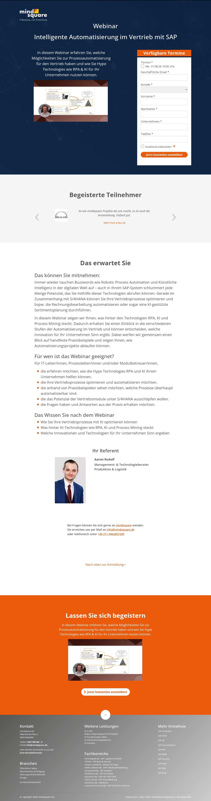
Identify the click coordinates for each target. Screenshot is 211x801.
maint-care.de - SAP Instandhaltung (100, 779)
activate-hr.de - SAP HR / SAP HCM (100, 776)
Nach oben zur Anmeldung (105, 564)
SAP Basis (162, 763)
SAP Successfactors (166, 745)
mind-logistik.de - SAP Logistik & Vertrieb (103, 758)
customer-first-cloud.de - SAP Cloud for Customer (107, 785)
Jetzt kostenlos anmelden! (107, 692)
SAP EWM (162, 754)
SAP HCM (162, 735)
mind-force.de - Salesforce (96, 782)
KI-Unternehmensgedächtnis (97, 740)
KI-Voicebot (89, 743)
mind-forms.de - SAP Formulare (98, 773)
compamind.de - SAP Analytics (98, 770)
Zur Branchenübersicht (30, 782)
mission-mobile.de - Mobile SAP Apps (101, 764)
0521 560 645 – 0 (34, 742)
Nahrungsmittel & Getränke (32, 774)
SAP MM (162, 768)
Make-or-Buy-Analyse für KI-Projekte (101, 734)
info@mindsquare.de (120, 529)
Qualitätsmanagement (163, 796)
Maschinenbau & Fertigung (32, 771)
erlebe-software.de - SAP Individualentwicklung (105, 767)
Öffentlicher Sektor (28, 768)
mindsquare (124, 525)
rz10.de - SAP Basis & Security (97, 761)
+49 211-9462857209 (111, 534)
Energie (23, 777)
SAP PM (161, 749)
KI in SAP (88, 731)
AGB (141, 796)
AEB (148, 796)
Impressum (131, 796)
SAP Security (163, 759)
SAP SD (161, 740)
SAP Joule (162, 772)
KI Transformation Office (95, 737)
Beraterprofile (184, 796)
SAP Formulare (165, 731)
